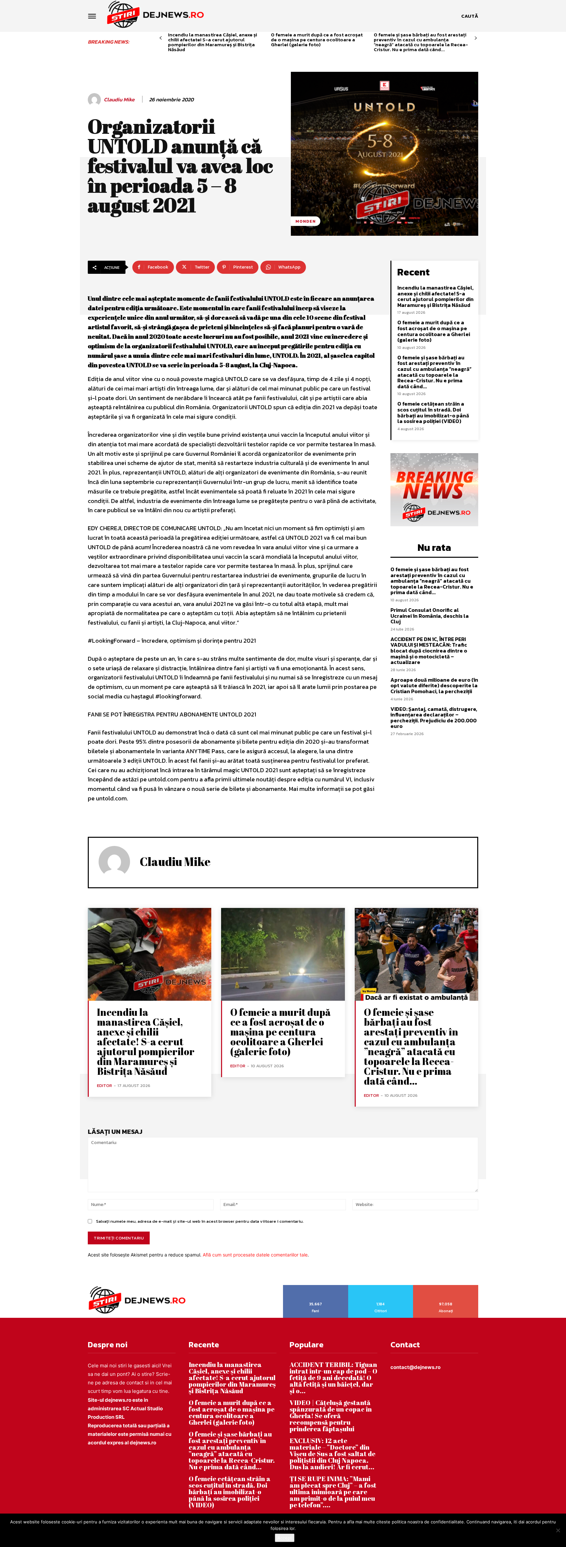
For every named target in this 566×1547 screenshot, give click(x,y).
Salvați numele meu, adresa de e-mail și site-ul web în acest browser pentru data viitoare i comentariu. (200, 1221)
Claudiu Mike (119, 99)
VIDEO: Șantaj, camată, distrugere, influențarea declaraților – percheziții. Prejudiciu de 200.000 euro (433, 717)
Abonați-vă (446, 1287)
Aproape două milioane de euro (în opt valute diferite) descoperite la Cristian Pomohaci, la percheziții (434, 685)
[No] (558, 1530)
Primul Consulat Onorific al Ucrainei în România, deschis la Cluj (429, 615)
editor (104, 1085)
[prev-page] (161, 38)
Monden (305, 221)
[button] (469, 16)
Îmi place (315, 1287)
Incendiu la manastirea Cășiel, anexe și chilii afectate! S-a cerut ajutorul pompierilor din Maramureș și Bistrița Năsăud (212, 42)
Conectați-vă (381, 1287)
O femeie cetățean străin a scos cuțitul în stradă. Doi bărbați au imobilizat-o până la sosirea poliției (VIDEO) (433, 412)
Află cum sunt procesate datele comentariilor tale (255, 1254)
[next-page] (476, 38)
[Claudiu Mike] (95, 99)
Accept (284, 1537)
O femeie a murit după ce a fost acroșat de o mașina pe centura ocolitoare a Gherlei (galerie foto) (317, 39)
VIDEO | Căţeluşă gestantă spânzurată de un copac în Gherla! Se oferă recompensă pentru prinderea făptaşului (331, 1415)
